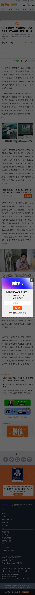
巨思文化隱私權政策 (20, 313)
